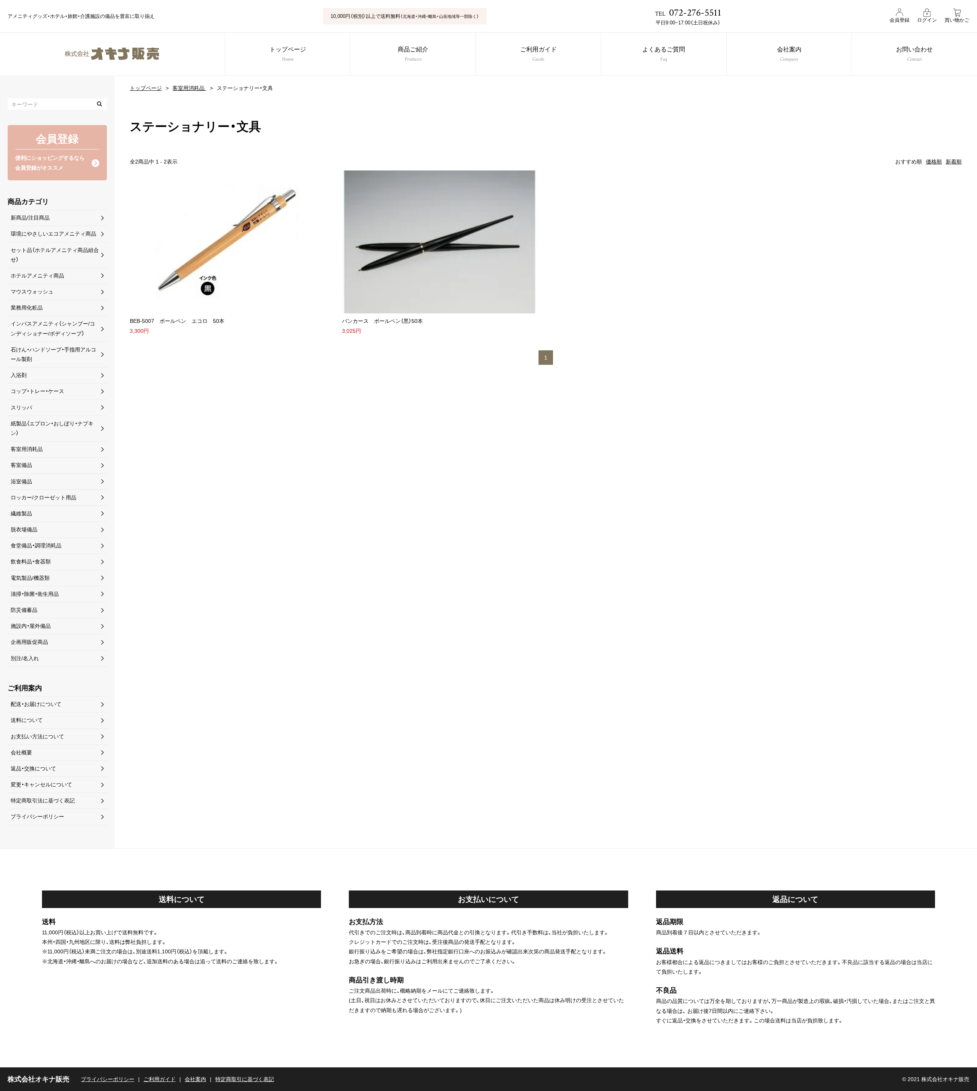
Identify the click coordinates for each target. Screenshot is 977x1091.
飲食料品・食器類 (31, 561)
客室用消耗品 (189, 88)
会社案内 (789, 54)
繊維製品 (21, 513)
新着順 (954, 162)
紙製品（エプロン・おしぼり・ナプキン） (52, 428)
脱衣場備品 (24, 529)
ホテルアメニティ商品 (37, 276)
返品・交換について (33, 768)
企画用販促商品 (29, 642)
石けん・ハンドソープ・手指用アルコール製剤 (53, 354)
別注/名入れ (25, 658)
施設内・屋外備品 (31, 626)
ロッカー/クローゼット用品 (43, 497)
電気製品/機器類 (30, 578)
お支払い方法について (37, 736)
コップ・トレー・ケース (37, 391)
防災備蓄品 (24, 610)
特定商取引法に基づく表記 (43, 800)
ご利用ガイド (538, 54)
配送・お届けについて (36, 704)
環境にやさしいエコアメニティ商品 (53, 234)
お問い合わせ (914, 54)
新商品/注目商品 (30, 218)
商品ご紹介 (413, 54)
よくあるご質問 (663, 54)
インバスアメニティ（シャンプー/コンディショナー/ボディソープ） (53, 328)
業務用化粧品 (27, 308)
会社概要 (21, 752)
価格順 (934, 162)
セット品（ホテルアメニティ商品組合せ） (55, 255)
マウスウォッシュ (32, 292)
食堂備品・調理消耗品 (36, 545)
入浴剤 (19, 375)
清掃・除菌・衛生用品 (35, 594)
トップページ (287, 54)
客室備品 (21, 465)
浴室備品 (21, 481)
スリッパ (21, 407)
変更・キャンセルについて (41, 784)
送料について (27, 720)
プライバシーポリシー (37, 816)
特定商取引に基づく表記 (244, 1079)
